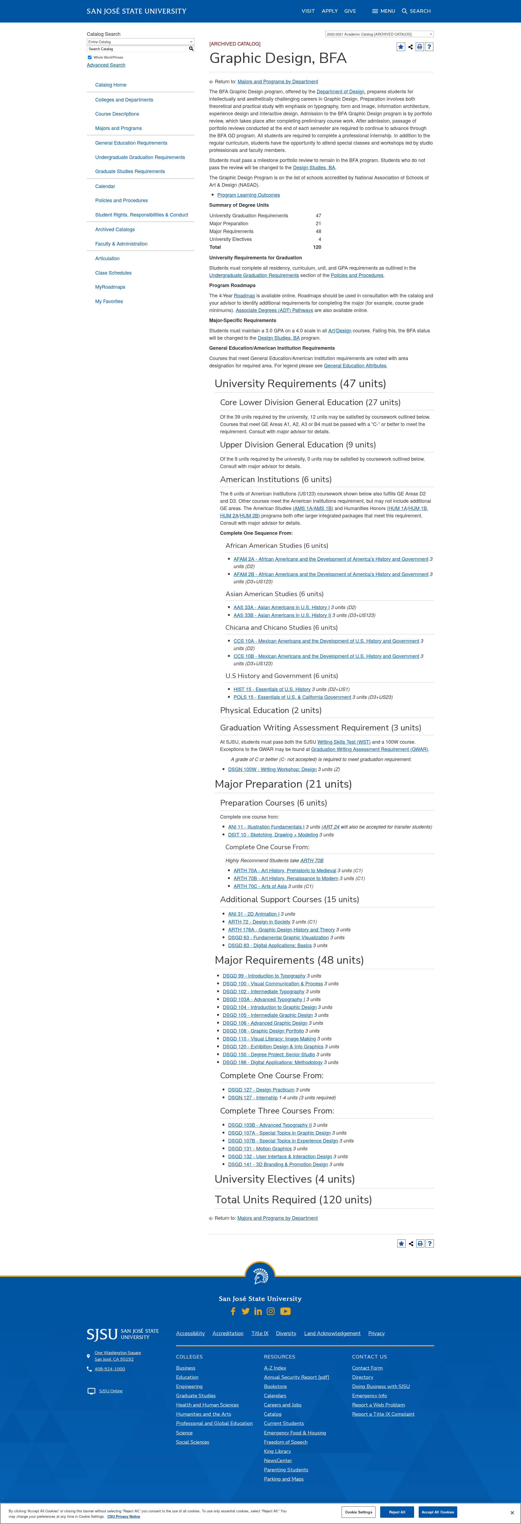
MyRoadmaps (110, 286)
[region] (308, 11)
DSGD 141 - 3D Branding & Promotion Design (278, 1163)
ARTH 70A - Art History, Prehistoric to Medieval (285, 870)
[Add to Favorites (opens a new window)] (401, 47)
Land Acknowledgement (332, 1333)
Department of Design (340, 91)
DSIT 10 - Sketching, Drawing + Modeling (273, 834)
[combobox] (379, 34)
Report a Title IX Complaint (383, 1414)
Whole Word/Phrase (108, 57)
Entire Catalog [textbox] (99, 41)
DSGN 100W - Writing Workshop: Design (272, 768)
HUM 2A (229, 515)
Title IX (259, 1333)
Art (331, 330)
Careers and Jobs (282, 1405)
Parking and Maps (284, 1479)
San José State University (137, 11)
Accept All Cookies (438, 1512)
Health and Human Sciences (207, 1405)
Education (187, 1377)
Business (185, 1368)
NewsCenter (278, 1460)
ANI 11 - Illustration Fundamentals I (266, 826)
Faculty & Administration (121, 243)
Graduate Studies (196, 1395)
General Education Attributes (355, 365)
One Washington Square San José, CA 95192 (118, 1356)
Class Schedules (113, 272)
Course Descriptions (117, 113)
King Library (277, 1451)
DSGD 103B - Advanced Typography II (270, 1124)
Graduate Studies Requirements (130, 170)
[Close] (512, 1513)
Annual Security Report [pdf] (296, 1377)
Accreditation (227, 1333)
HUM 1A (398, 507)
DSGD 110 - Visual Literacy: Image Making (269, 1038)
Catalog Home (110, 84)
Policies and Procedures (121, 199)
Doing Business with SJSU (381, 1386)
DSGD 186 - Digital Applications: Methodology (273, 1061)
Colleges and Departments (124, 99)
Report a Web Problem (378, 1405)
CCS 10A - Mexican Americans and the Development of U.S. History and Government (326, 640)
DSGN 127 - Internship (253, 1097)
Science (184, 1433)
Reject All (397, 1512)
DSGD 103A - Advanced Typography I (264, 999)
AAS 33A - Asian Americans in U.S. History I (282, 606)
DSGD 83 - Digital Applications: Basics (270, 945)
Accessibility (190, 1333)
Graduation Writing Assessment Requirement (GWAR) (369, 748)
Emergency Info (369, 1395)
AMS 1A (303, 507)
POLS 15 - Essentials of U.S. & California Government (292, 696)
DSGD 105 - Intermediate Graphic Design (268, 1014)
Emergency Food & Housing (295, 1433)
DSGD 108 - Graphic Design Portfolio (263, 1030)
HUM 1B (417, 507)
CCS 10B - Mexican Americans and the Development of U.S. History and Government (326, 655)
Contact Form (367, 1368)
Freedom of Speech (285, 1442)
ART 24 (331, 826)
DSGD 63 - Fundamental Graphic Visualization (278, 937)
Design (343, 330)
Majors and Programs (118, 127)
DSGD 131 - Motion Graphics (260, 1148)
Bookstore (275, 1386)
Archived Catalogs (115, 229)
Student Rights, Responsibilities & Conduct (141, 214)
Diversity (286, 1333)
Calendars (275, 1395)
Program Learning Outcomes (248, 194)
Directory (362, 1377)
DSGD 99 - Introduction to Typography (264, 975)
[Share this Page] (410, 47)
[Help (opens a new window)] (429, 47)
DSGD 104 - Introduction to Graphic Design (270, 1006)
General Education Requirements (131, 142)
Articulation (107, 258)
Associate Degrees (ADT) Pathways (274, 309)
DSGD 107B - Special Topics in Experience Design (283, 1140)
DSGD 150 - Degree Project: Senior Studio (269, 1054)
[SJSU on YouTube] (285, 1311)
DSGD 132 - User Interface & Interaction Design (280, 1156)
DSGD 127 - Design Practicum (261, 1089)
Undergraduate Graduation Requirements (140, 156)
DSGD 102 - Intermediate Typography (263, 991)
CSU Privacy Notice (123, 1516)
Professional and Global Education (214, 1423)
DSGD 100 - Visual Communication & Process (273, 983)
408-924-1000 (110, 1369)
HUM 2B (249, 515)
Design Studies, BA (314, 167)
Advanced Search (106, 64)
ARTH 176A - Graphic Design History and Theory (281, 929)
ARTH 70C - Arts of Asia (260, 885)
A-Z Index (275, 1368)
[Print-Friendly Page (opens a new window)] (420, 47)
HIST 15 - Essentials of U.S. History (272, 688)
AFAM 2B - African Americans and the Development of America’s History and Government (331, 573)
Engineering (189, 1386)
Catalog (273, 1414)
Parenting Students (286, 1469)
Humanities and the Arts (203, 1414)
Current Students (284, 1423)
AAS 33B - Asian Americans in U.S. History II (282, 614)
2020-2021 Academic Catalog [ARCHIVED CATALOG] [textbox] (369, 34)
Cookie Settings (358, 1512)
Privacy (376, 1333)
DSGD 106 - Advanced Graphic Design (265, 1022)
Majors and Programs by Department (278, 81)
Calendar (105, 185)
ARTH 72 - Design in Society (259, 921)
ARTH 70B (311, 860)
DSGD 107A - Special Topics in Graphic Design (279, 1132)
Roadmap (244, 295)
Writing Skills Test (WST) (344, 741)
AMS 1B (323, 507)
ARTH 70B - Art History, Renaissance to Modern (286, 878)
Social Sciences (192, 1442)
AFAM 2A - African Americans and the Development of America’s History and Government (331, 558)
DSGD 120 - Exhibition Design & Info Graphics (273, 1046)
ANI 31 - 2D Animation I (253, 913)
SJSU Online (111, 1391)
